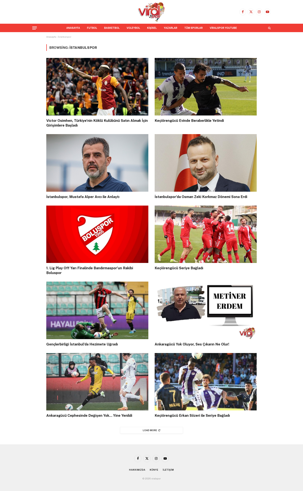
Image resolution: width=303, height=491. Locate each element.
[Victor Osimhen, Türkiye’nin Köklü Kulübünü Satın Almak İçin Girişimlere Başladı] (97, 86)
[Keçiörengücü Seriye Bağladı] (206, 234)
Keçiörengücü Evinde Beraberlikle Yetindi (189, 120)
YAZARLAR (170, 28)
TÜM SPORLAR (193, 28)
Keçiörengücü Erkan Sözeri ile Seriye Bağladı (192, 415)
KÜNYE (154, 470)
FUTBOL (92, 28)
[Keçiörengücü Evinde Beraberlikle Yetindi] (206, 86)
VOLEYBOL (133, 28)
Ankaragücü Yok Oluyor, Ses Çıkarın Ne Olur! (192, 344)
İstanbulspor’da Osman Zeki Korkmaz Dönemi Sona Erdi (201, 197)
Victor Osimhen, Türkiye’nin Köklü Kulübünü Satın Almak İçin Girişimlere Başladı (97, 122)
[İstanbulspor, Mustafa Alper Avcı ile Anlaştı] (97, 163)
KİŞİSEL (152, 28)
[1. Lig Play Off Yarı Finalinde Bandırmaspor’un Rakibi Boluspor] (97, 234)
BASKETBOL (112, 28)
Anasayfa (51, 37)
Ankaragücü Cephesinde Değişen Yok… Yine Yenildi (89, 415)
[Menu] (34, 28)
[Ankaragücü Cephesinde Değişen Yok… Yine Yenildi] (97, 381)
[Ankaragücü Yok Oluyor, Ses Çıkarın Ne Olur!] (206, 310)
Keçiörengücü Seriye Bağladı (179, 268)
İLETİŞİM (168, 470)
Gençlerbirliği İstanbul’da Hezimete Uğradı (82, 344)
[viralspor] (151, 12)
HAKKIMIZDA (137, 470)
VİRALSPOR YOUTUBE (223, 28)
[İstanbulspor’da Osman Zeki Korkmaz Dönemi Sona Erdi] (206, 163)
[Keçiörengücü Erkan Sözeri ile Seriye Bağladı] (206, 381)
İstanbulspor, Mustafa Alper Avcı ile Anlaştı (82, 197)
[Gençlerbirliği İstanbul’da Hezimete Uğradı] (97, 310)
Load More (150, 430)
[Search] (269, 28)
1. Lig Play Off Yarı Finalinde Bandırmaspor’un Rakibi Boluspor (89, 270)
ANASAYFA (73, 28)
